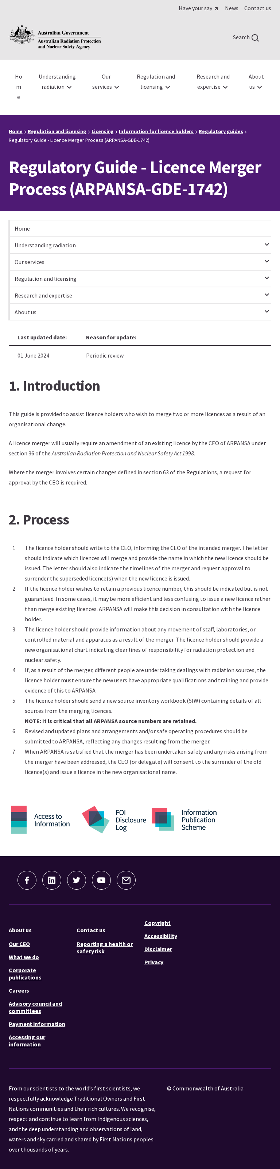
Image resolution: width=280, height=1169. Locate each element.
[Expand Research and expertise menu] (266, 291)
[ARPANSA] (55, 37)
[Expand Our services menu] (266, 258)
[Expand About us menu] (266, 308)
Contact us (91, 930)
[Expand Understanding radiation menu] (266, 241)
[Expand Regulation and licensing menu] (266, 274)
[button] (27, 880)
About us (20, 930)
